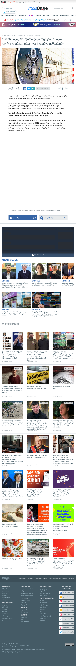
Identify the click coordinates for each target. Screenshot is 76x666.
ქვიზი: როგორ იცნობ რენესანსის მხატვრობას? (12, 519)
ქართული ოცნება (34, 210)
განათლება (5, 607)
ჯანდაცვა (4, 609)
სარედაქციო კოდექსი (41, 578)
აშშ (20, 210)
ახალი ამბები (12, 2)
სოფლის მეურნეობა (27, 595)
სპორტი (24, 615)
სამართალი (5, 616)
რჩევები (42, 620)
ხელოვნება (24, 610)
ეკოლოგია (5, 605)
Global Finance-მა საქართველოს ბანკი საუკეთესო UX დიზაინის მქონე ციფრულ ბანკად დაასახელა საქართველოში (63, 554)
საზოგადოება (7, 603)
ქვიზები (55, 15)
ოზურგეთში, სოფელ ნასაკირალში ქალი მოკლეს (38, 381)
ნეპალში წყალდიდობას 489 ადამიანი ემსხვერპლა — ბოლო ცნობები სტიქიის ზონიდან (12, 416)
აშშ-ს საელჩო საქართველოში (50, 210)
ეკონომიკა (25, 586)
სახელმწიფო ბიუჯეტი (27, 593)
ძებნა (40, 2)
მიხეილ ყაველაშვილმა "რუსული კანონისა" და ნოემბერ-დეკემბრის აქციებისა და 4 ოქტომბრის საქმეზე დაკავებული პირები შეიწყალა (63, 450)
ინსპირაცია (43, 618)
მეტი (70, 20)
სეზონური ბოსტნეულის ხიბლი (12, 554)
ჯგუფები (9, 8)
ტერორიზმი (5, 591)
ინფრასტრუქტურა (7, 618)
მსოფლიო (22, 35)
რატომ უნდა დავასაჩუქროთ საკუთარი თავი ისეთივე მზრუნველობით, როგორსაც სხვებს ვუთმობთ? (63, 485)
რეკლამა (30, 578)
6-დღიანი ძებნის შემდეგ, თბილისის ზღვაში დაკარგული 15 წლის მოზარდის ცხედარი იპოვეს (12, 381)
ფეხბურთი (24, 617)
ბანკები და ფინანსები (27, 589)
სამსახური (43, 614)
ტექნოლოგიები (25, 600)
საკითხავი (64, 15)
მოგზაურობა (43, 602)
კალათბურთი (25, 621)
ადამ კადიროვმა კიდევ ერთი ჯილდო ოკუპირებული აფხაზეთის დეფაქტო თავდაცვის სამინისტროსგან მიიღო (38, 347)
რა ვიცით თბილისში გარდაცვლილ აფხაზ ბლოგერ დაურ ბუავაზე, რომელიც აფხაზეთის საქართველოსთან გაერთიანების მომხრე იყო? (38, 416)
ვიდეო (38, 15)
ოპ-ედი (46, 15)
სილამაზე (42, 600)
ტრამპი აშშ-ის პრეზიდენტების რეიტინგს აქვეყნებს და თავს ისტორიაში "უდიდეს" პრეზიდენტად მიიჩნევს (12, 347)
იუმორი (42, 611)
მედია (3, 620)
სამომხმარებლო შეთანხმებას (36, 649)
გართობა (42, 609)
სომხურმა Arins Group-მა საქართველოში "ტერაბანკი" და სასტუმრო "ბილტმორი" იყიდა (16, 304)
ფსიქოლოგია (44, 589)
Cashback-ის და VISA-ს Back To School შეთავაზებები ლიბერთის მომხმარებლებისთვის (63, 519)
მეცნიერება (24, 605)
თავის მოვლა (44, 595)
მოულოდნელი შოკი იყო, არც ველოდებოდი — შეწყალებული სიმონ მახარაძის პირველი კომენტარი (63, 416)
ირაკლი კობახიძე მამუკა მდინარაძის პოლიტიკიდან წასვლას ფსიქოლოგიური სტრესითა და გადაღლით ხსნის (12, 485)
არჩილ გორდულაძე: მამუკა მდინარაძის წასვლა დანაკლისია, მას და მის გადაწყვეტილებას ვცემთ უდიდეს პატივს (16, 275)
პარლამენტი (5, 589)
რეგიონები (5, 614)
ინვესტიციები (10, 12)
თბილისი (4, 611)
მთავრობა (38, 35)
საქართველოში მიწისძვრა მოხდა (63, 381)
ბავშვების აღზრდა (45, 593)
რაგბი (22, 619)
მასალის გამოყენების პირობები (58, 578)
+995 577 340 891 (23, 646)
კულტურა (24, 608)
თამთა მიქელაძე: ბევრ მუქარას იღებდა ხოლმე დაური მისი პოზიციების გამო (46, 274)
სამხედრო (5, 600)
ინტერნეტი (24, 602)
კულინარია (43, 607)
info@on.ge (12, 646)
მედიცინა (42, 591)
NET (31, 15)
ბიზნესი (23, 591)
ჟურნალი (22, 15)
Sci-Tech (24, 598)
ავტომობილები (44, 605)
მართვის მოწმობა (32, 2)
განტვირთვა (21, 2)
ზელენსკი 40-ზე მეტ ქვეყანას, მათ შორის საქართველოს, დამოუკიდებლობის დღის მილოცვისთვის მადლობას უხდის (46, 304)
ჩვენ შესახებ (22, 578)
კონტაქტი (71, 578)
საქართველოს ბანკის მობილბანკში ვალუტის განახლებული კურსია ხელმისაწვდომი (38, 485)
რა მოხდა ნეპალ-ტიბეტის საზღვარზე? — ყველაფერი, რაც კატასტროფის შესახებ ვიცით (38, 554)
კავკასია (4, 595)
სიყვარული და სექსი (46, 616)
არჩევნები (25, 210)
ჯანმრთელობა (46, 586)
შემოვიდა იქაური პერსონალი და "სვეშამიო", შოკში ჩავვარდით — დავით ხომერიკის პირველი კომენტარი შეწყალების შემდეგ (12, 450)
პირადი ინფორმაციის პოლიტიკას (12, 652)
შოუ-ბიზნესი (24, 612)
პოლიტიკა (63, 20)
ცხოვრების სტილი (47, 598)
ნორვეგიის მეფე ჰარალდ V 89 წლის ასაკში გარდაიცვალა (38, 450)
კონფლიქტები (6, 597)
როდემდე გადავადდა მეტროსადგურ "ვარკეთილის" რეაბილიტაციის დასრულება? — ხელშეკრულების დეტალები (63, 347)
